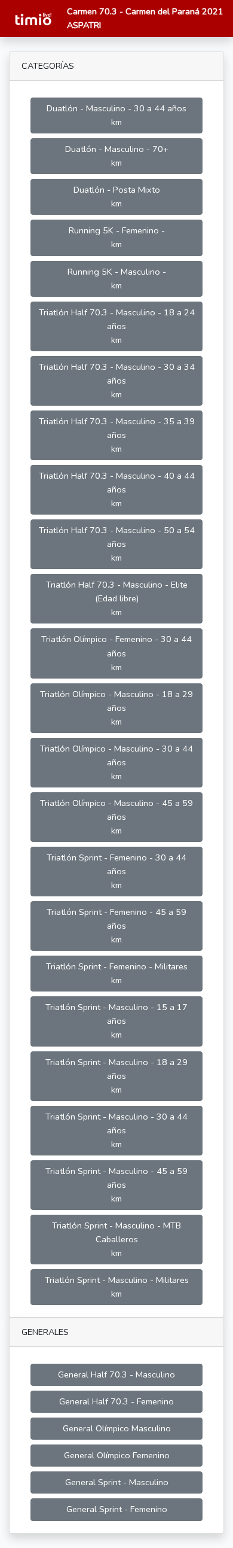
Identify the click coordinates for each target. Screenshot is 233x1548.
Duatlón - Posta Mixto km (116, 196)
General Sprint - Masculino (116, 1482)
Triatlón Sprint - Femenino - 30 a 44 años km (116, 871)
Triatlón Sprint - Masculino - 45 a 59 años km (116, 1185)
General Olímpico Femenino (117, 1455)
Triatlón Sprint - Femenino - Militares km (117, 973)
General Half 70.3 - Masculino (116, 1374)
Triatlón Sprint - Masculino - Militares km (117, 1287)
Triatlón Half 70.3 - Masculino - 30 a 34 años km (117, 380)
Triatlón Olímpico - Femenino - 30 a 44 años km (116, 653)
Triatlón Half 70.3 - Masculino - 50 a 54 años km (117, 544)
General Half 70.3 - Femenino (116, 1401)
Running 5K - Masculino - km (117, 278)
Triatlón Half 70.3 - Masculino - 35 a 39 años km (117, 435)
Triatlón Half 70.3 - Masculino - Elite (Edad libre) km (117, 598)
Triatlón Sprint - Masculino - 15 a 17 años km (116, 1021)
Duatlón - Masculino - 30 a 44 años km (116, 115)
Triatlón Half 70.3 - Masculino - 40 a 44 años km (117, 489)
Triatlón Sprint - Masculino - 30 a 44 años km (116, 1130)
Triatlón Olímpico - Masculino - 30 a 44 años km (116, 762)
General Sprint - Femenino (116, 1509)
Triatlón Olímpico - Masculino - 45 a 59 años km (116, 817)
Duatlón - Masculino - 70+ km (116, 156)
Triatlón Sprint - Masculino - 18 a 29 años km (116, 1076)
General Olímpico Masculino (117, 1428)
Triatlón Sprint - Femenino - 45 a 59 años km (116, 925)
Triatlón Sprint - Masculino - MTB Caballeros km (116, 1239)
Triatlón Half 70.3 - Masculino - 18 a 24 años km (117, 326)
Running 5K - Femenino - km (117, 237)
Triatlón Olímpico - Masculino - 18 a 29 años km (116, 708)
